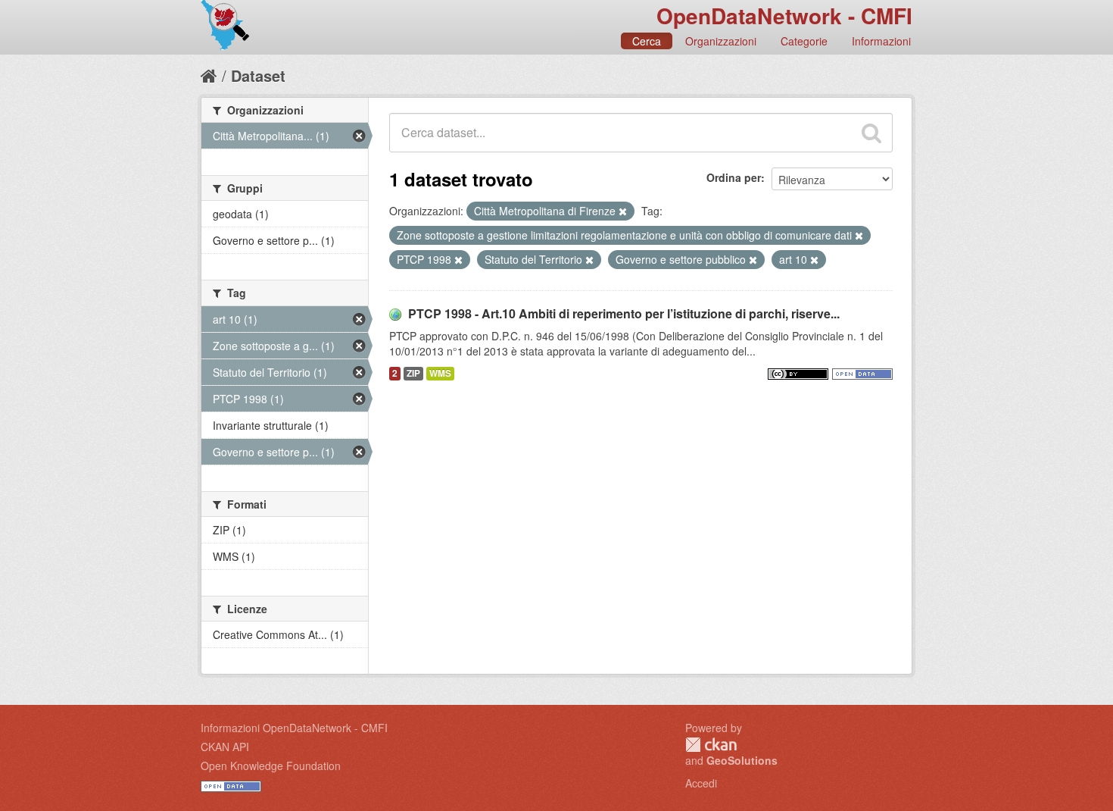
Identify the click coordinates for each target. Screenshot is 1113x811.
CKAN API (225, 746)
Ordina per (733, 177)
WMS (440, 373)
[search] (871, 132)
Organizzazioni (720, 41)
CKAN (711, 745)
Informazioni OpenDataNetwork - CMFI (294, 727)
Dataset (258, 75)
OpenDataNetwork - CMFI (784, 15)
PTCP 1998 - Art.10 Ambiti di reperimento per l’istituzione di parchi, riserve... (624, 313)
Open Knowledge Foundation (271, 765)
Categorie (804, 41)
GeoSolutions (742, 760)
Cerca (646, 41)
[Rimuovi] (623, 211)
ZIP (413, 373)
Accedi (701, 783)
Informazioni (881, 41)
